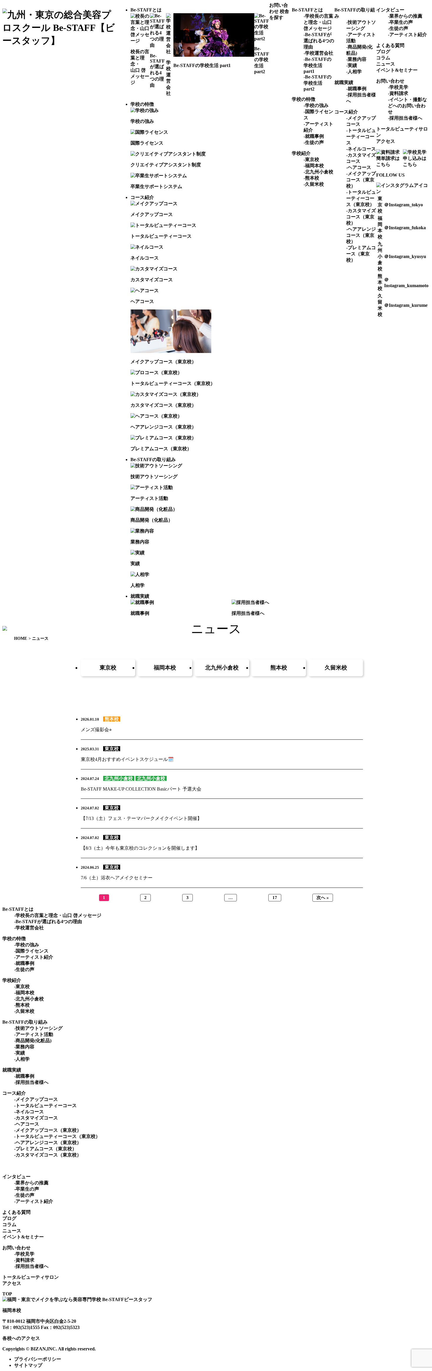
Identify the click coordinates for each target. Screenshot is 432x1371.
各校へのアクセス (21, 1338)
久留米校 (336, 667)
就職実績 (139, 596)
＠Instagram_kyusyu (405, 256)
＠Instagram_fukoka (405, 227)
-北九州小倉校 (318, 171)
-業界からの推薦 (405, 16)
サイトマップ (28, 1365)
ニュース (385, 63)
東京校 (108, 667)
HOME (20, 638)
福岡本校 (165, 667)
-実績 (351, 65)
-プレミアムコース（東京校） (361, 253)
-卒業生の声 (400, 22)
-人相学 (354, 71)
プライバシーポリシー (37, 1359)
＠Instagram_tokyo (403, 204)
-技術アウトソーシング (38, 1028)
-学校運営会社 (318, 53)
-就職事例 (314, 136)
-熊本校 (311, 177)
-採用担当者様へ (405, 117)
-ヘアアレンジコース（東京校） (361, 235)
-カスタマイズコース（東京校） (361, 216)
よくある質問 (390, 45)
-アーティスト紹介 (407, 34)
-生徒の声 (314, 142)
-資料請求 (398, 93)
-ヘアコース (358, 167)
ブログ (383, 51)
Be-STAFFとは (146, 9)
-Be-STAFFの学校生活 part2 (317, 82)
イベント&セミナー (397, 70)
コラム (383, 57)
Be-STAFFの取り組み (153, 459)
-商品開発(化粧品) (32, 1040)
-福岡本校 (314, 165)
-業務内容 (356, 59)
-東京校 (311, 159)
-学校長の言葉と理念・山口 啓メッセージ (318, 22)
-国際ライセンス (31, 950)
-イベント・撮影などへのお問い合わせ (407, 105)
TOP (7, 1293)
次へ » (323, 897)
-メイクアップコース (36, 1099)
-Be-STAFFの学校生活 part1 (317, 65)
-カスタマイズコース (36, 1117)
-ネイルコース (361, 148)
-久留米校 (314, 184)
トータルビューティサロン (30, 1277)
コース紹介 (142, 197)
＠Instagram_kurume (406, 305)
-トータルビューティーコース (361, 136)
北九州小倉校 (222, 667)
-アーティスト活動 (33, 1034)
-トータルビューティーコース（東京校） (361, 198)
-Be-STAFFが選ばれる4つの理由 (319, 40)
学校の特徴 (142, 104)
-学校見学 (398, 87)
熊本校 (278, 667)
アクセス (385, 141)
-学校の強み (316, 105)
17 (274, 897)
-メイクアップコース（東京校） (361, 179)
